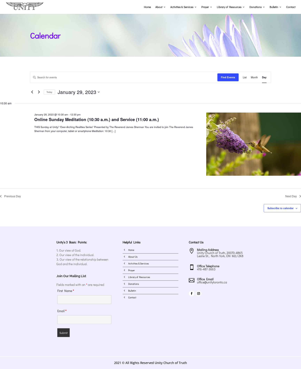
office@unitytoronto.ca (212, 282)
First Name (65, 291)
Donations (255, 7)
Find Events (228, 77)
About (158, 7)
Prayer (205, 7)
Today (49, 91)
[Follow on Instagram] (198, 293)
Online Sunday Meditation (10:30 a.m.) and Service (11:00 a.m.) (96, 119)
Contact (290, 7)
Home (147, 7)
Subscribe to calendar (280, 208)
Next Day (291, 196)
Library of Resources (229, 7)
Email (61, 311)
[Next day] (39, 92)
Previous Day (12, 196)
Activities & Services (181, 7)
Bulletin (274, 7)
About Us (133, 256)
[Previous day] (32, 92)
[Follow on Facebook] (191, 293)
